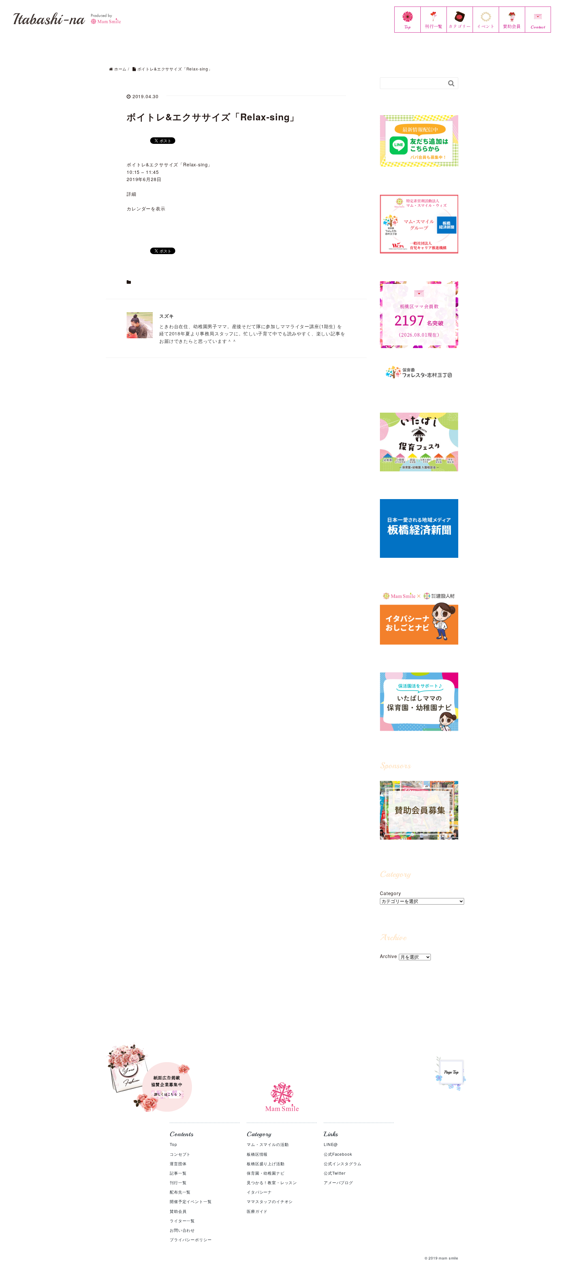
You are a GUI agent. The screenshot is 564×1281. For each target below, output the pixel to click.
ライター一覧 (182, 1220)
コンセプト (180, 1154)
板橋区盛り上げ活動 (266, 1163)
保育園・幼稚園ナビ (266, 1173)
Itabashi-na (48, 19)
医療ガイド (257, 1211)
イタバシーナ (259, 1192)
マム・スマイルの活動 (268, 1144)
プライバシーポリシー (191, 1239)
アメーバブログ (338, 1182)
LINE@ (331, 1144)
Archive (388, 956)
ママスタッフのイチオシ (270, 1201)
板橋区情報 (257, 1154)
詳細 (131, 194)
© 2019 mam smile (441, 1257)
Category (390, 893)
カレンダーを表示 (146, 208)
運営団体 (178, 1163)
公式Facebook (338, 1154)
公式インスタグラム (343, 1163)
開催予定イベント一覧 (191, 1201)
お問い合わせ (182, 1230)
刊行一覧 (178, 1182)
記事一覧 (178, 1173)
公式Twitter (335, 1173)
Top (173, 1144)
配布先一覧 (180, 1192)
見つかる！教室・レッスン (272, 1182)
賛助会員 (178, 1211)
